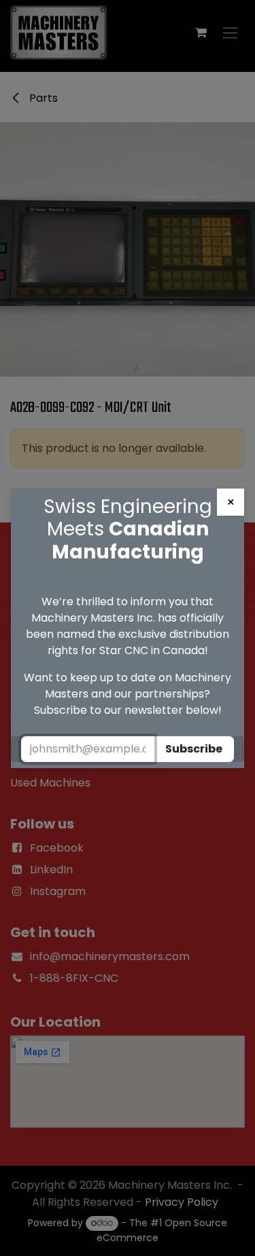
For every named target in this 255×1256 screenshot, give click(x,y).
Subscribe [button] (193, 749)
